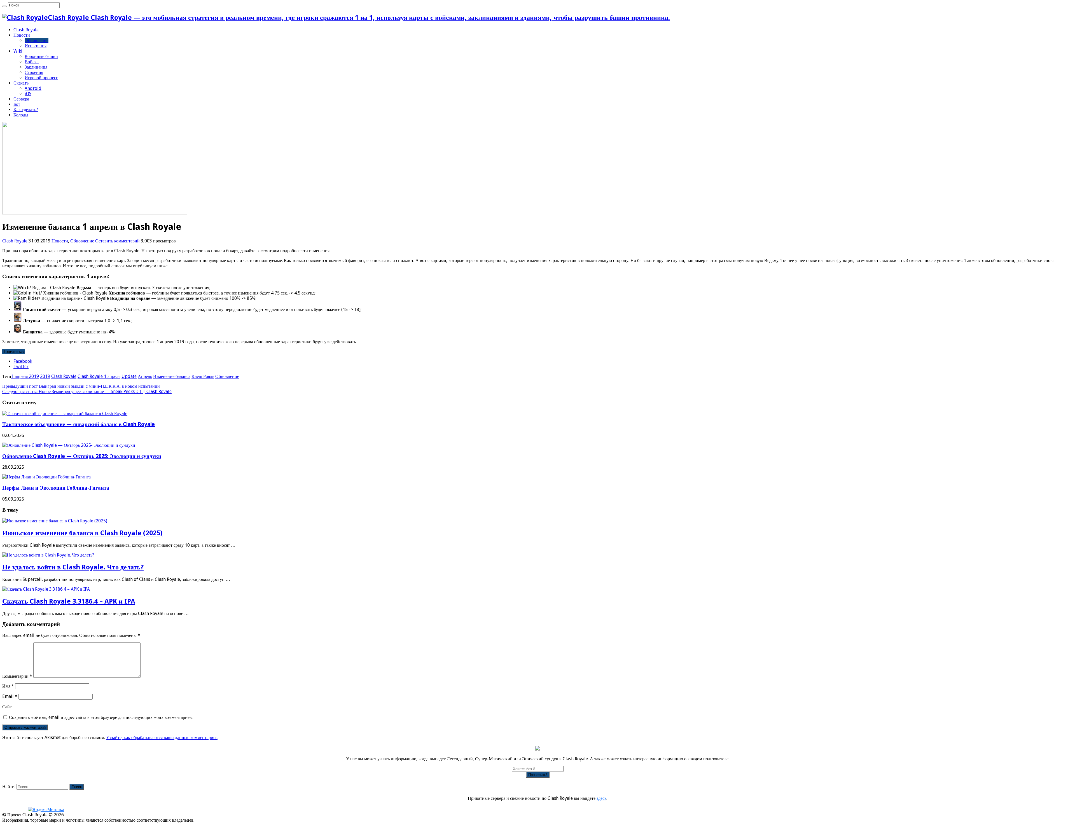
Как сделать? (25, 109)
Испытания (35, 45)
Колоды (20, 115)
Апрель (145, 376)
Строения (34, 72)
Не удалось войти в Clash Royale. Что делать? (73, 567)
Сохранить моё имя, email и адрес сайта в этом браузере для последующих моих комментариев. (101, 717)
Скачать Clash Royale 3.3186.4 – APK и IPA (68, 601)
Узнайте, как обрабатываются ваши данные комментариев (162, 737)
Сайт (7, 706)
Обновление (36, 40)
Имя (8, 686)
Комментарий (17, 676)
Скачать (21, 83)
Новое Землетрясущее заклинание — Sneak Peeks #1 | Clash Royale (87, 391)
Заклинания (36, 67)
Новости (21, 35)
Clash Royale (26, 29)
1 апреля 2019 (25, 376)
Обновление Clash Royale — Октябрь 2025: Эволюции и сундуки (81, 456)
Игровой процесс (41, 77)
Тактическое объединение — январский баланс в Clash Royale (78, 424)
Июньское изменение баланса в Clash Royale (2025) (82, 533)
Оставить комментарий (117, 241)
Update (129, 376)
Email (9, 696)
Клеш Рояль (202, 376)
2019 (45, 376)
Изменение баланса (171, 376)
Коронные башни (41, 56)
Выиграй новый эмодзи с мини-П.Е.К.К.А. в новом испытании (81, 386)
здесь (601, 798)
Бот (16, 104)
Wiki (17, 51)
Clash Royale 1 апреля (99, 376)
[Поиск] (4, 6)
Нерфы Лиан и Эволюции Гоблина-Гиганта (55, 488)
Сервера (21, 99)
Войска (32, 61)
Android (33, 88)
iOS (28, 93)
